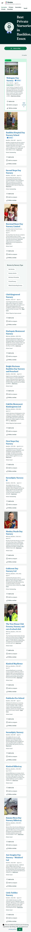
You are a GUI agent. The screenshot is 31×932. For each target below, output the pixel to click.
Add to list (11, 101)
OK (20, 929)
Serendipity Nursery (15, 745)
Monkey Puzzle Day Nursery (15, 538)
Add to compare (13, 105)
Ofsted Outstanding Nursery (15, 285)
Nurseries (4, 7)
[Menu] (3, 3)
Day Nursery (12, 269)
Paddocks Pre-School (15, 711)
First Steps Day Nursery (15, 455)
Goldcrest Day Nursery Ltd (15, 584)
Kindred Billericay (15, 779)
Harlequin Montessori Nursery (15, 345)
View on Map (16, 48)
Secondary (18, 7)
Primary (11, 7)
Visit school (24, 104)
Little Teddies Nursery (15, 906)
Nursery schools (12, 273)
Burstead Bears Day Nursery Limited (15, 232)
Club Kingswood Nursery (15, 309)
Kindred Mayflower (15, 677)
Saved (25, 8)
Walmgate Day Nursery (15, 84)
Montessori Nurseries (14, 277)
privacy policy (12, 929)
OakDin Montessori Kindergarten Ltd (15, 419)
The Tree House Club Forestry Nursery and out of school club (15, 631)
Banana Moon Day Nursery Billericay (15, 824)
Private (3, 9)
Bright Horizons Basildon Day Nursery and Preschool (15, 381)
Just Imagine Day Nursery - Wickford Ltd (15, 870)
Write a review (13, 108)
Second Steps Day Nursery (15, 184)
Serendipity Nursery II (15, 492)
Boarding (10, 9)
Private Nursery (12, 281)
